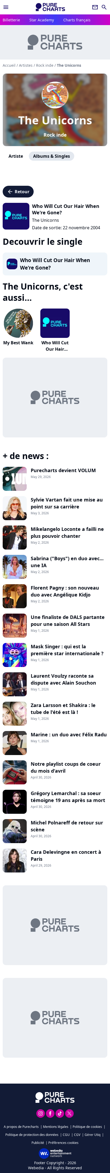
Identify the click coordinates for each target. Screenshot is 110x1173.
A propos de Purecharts (21, 1126)
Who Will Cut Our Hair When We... (55, 349)
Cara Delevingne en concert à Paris (66, 855)
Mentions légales (55, 1126)
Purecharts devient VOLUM (63, 470)
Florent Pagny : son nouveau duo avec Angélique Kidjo (65, 591)
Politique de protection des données (31, 1134)
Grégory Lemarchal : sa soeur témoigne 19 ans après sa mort (68, 796)
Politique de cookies (87, 1126)
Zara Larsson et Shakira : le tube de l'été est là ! (63, 708)
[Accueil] (50, 7)
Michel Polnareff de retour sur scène (67, 826)
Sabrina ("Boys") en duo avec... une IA (67, 561)
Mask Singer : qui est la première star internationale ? (67, 650)
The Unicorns (55, 120)
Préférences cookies (63, 1142)
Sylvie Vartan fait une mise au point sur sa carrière (67, 503)
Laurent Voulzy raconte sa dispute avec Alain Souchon (63, 679)
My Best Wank (18, 343)
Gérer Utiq (92, 1134)
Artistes (26, 65)
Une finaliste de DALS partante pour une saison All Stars (68, 620)
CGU (66, 1134)
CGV (77, 1134)
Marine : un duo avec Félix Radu (69, 734)
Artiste (16, 156)
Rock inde (55, 135)
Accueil (9, 65)
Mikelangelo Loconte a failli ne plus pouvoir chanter (67, 532)
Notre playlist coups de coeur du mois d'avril (66, 767)
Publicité (38, 1142)
